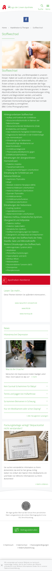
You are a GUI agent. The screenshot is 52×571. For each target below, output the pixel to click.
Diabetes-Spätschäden (16, 226)
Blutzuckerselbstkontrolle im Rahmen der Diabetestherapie (23, 121)
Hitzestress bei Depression (16, 334)
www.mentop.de (26, 313)
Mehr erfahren (42, 484)
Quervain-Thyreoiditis (15, 193)
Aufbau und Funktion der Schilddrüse (21, 117)
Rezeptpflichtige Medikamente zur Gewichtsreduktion (20, 144)
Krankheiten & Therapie (19, 27)
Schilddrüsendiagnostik (16, 149)
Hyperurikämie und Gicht (17, 256)
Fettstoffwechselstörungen (17, 253)
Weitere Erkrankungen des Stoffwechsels (22, 244)
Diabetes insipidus (14, 164)
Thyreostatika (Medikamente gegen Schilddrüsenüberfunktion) (20, 153)
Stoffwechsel (38, 27)
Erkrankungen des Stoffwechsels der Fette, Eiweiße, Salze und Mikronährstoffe (23, 239)
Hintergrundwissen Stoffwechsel (18, 114)
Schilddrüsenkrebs (14, 196)
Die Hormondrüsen (14, 137)
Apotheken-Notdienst (18, 279)
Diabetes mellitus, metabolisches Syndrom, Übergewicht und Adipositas (23, 219)
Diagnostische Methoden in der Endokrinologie (25, 134)
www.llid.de (26, 308)
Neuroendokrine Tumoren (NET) (19, 264)
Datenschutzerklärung (11, 568)
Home (4, 27)
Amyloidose (11, 250)
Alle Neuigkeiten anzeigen (38, 416)
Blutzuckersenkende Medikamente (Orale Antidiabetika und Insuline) (23, 127)
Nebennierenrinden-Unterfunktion (20, 214)
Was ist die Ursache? (15, 369)
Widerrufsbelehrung (26, 547)
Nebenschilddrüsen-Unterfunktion (20, 187)
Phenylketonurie (13, 270)
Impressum (8, 545)
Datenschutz (22, 545)
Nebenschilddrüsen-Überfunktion (20, 190)
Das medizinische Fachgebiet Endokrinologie (24, 132)
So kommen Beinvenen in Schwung (19, 401)
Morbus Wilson (13, 259)
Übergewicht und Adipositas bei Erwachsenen (25, 234)
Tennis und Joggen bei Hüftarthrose (19, 393)
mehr (35, 377)
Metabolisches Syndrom (16, 229)
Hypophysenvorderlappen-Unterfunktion (23, 170)
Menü (48, 9)
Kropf (9, 182)
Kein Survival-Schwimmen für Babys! (20, 386)
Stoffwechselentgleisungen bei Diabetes (23, 232)
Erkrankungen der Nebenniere (19, 140)
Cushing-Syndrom (14, 208)
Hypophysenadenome (15, 167)
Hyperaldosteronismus (16, 211)
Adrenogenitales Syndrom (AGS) (19, 247)
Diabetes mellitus (14, 223)
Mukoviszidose (12, 261)
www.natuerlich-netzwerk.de (26, 303)
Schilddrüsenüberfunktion (17, 202)
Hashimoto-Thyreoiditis (16, 179)
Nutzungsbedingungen (40, 545)
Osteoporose (12, 267)
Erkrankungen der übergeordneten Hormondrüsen (19, 159)
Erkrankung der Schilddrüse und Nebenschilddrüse (18, 174)
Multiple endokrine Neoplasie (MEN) (21, 185)
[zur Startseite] (20, 7)
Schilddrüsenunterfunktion (17, 199)
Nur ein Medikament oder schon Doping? (22, 408)
